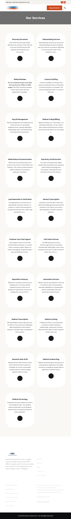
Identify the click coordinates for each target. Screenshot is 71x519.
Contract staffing (51, 79)
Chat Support (10, 506)
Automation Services (51, 279)
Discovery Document (20, 39)
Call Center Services (51, 239)
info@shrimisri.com (43, 497)
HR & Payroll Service (12, 497)
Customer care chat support (20, 239)
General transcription (51, 199)
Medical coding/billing (51, 119)
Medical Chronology (20, 399)
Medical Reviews (20, 79)
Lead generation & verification (20, 199)
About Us (39, 459)
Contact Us (40, 471)
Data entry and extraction (51, 159)
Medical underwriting (51, 359)
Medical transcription (20, 319)
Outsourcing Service (12, 493)
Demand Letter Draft (20, 359)
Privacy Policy (41, 475)
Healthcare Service (11, 485)
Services (39, 463)
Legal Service (10, 489)
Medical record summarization (20, 159)
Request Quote (54, 8)
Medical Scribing (51, 319)
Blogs (38, 467)
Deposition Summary (20, 279)
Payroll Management (20, 119)
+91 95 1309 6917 (43, 502)
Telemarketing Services (51, 39)
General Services (11, 501)
